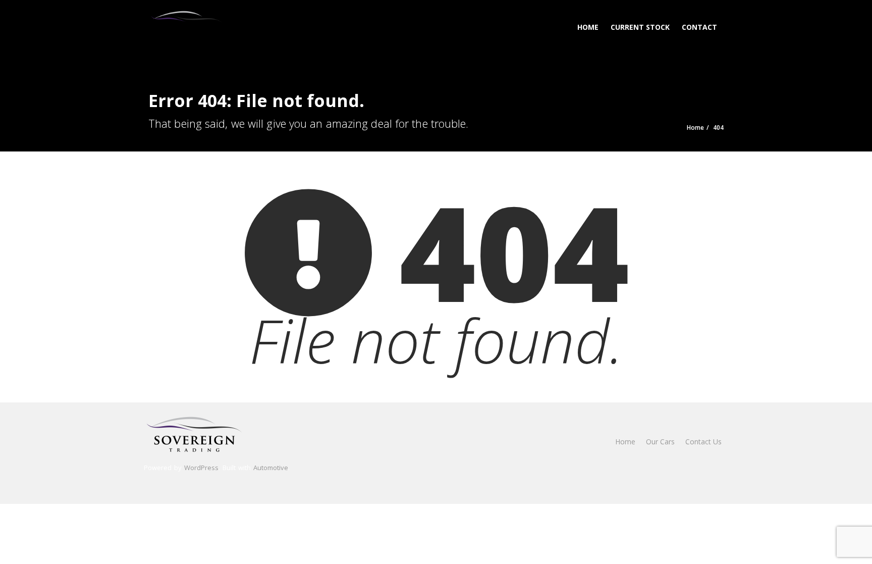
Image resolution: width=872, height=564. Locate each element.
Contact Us (703, 441)
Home (587, 27)
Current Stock (640, 27)
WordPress (201, 467)
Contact (699, 27)
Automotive (270, 467)
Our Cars (660, 441)
